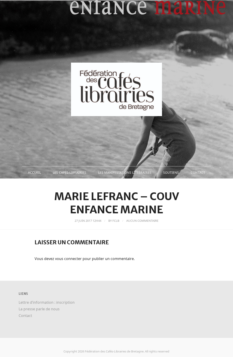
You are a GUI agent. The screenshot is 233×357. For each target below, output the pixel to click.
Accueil (34, 172)
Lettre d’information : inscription (47, 302)
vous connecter (68, 258)
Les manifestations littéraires (124, 172)
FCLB (115, 221)
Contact (198, 172)
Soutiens (171, 172)
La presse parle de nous (39, 308)
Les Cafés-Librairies (69, 172)
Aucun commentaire (142, 221)
